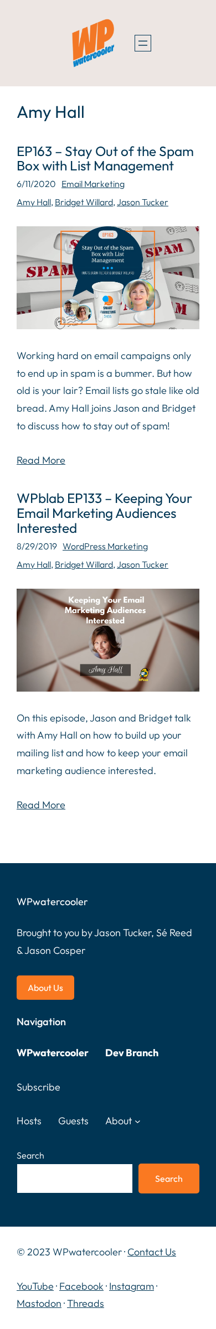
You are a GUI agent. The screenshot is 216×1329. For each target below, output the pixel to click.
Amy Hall (34, 201)
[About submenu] (138, 1121)
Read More (41, 460)
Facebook (81, 1286)
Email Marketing (93, 183)
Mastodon (39, 1303)
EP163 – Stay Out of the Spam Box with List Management (105, 159)
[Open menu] (143, 43)
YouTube (35, 1286)
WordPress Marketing (105, 546)
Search (30, 1155)
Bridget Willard (84, 201)
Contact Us (151, 1251)
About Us (45, 987)
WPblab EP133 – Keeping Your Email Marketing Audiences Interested (104, 513)
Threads (85, 1303)
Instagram (131, 1286)
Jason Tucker (142, 201)
